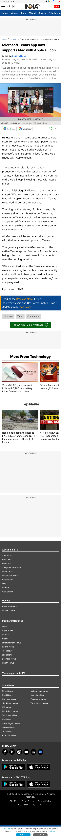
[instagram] (19, 752)
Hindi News (7, 579)
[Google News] (9, 128)
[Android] (49, 1)
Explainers (7, 654)
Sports (42, 13)
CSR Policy (23, 804)
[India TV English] (32, 6)
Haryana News (9, 699)
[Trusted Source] (25, 128)
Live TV (5, 583)
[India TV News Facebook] (53, 1)
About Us (6, 559)
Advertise (6, 563)
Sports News (8, 646)
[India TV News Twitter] (56, 1)
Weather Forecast (10, 606)
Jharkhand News (10, 703)
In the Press (7, 571)
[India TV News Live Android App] (13, 767)
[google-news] (40, 752)
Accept (23, 834)
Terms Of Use (28, 801)
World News (7, 630)
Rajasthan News (37, 695)
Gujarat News (8, 727)
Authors (5, 587)
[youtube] (26, 752)
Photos (5, 634)
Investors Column (10, 575)
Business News (9, 659)
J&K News (7, 731)
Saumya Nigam (19, 56)
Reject (40, 834)
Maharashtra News (39, 691)
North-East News (10, 711)
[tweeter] (12, 752)
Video (20, 316)
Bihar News (7, 691)
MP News (6, 707)
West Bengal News (39, 703)
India (23, 13)
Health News (8, 663)
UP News (6, 719)
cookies (51, 831)
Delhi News (7, 695)
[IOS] (46, 1)
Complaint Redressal (11, 567)
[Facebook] (5, 752)
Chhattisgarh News (11, 723)
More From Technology (30, 356)
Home (4, 13)
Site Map (14, 801)
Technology (14, 39)
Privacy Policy (44, 801)
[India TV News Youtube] (59, 1)
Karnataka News (9, 735)
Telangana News (38, 699)
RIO (33, 804)
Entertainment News (11, 642)
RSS (41, 804)
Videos (14, 13)
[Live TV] (57, 6)
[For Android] (13, 784)
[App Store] (38, 767)
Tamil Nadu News (10, 715)
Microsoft (8, 316)
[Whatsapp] (50, 129)
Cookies (6, 828)
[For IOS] (38, 784)
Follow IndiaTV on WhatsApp (28, 324)
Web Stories (7, 591)
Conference (33, 316)
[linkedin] (33, 752)
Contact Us (7, 555)
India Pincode (8, 610)
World (32, 13)
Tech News (7, 650)
